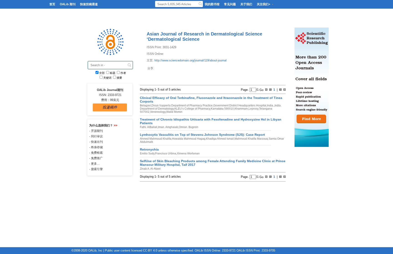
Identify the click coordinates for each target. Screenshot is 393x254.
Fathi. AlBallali (148, 127)
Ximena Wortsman (188, 153)
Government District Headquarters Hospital (239, 105)
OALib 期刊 (68, 4)
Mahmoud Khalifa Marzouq (251, 138)
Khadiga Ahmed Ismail (220, 138)
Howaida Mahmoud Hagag (188, 138)
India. (270, 105)
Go (261, 89)
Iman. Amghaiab (168, 127)
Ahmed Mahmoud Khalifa (155, 138)
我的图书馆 (212, 4)
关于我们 (246, 4)
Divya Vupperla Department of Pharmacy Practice (182, 105)
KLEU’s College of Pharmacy (192, 108)
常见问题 (230, 4)
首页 (52, 4)
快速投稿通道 (89, 4)
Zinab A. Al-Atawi (150, 168)
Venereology (158, 111)
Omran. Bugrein (188, 127)
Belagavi (145, 105)
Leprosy (253, 108)
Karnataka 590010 (222, 108)
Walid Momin (174, 111)
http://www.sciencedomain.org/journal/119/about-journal (190, 60)
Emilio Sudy (147, 153)
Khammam (241, 108)
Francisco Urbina (165, 153)
